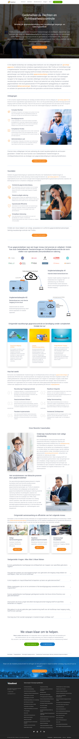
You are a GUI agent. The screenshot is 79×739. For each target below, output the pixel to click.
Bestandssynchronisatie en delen (30, 704)
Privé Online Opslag (43, 705)
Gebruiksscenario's (37, 1)
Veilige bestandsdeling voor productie (31, 708)
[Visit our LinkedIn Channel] (44, 731)
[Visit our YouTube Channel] (37, 731)
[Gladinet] (11, 2)
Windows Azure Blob (27, 719)
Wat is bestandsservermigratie (61, 713)
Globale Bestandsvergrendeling (38, 346)
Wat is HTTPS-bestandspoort (61, 719)
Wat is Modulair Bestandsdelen (61, 724)
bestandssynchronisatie (51, 453)
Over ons (64, 737)
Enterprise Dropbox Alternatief (61, 691)
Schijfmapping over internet (29, 697)
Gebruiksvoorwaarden (57, 737)
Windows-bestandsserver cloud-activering (64, 693)
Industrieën (29, 1)
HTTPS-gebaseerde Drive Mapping (46, 696)
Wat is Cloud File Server (60, 715)
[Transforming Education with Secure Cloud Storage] (20, 452)
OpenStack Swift (43, 692)
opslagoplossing (64, 443)
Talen (50, 1)
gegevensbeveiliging (40, 74)
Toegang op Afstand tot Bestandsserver (31, 693)
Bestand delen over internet (29, 695)
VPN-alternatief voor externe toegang (63, 686)
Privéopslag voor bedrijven (29, 706)
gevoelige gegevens (63, 100)
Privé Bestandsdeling (28, 686)
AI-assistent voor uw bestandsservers (63, 702)
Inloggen (45, 1)
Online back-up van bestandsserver (46, 727)
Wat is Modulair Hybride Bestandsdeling (63, 726)
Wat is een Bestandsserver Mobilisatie (63, 711)
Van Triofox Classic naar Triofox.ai (62, 704)
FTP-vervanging (26, 710)
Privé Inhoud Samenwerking (45, 701)
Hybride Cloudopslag (44, 723)
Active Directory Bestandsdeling (30, 691)
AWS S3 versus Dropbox (28, 717)
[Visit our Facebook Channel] (41, 731)
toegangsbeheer (55, 384)
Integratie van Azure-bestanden (29, 725)
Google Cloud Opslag (44, 686)
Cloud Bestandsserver (60, 706)
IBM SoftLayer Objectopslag (45, 694)
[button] (39, 566)
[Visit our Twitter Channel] (34, 731)
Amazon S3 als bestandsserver (29, 715)
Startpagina (69, 737)
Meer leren (17, 549)
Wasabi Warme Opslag (28, 727)
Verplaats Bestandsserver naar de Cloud (47, 716)
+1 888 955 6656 (47, 644)
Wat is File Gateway (59, 717)
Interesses (23, 1)
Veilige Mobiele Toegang (60, 345)
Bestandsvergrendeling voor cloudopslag (31, 699)
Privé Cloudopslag (43, 707)
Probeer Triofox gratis (39, 47)
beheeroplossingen (24, 86)
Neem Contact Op (31, 644)
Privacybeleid (50, 737)
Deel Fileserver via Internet (28, 702)
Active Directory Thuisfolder (45, 721)
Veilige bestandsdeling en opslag (46, 725)
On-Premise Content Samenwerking (46, 703)
